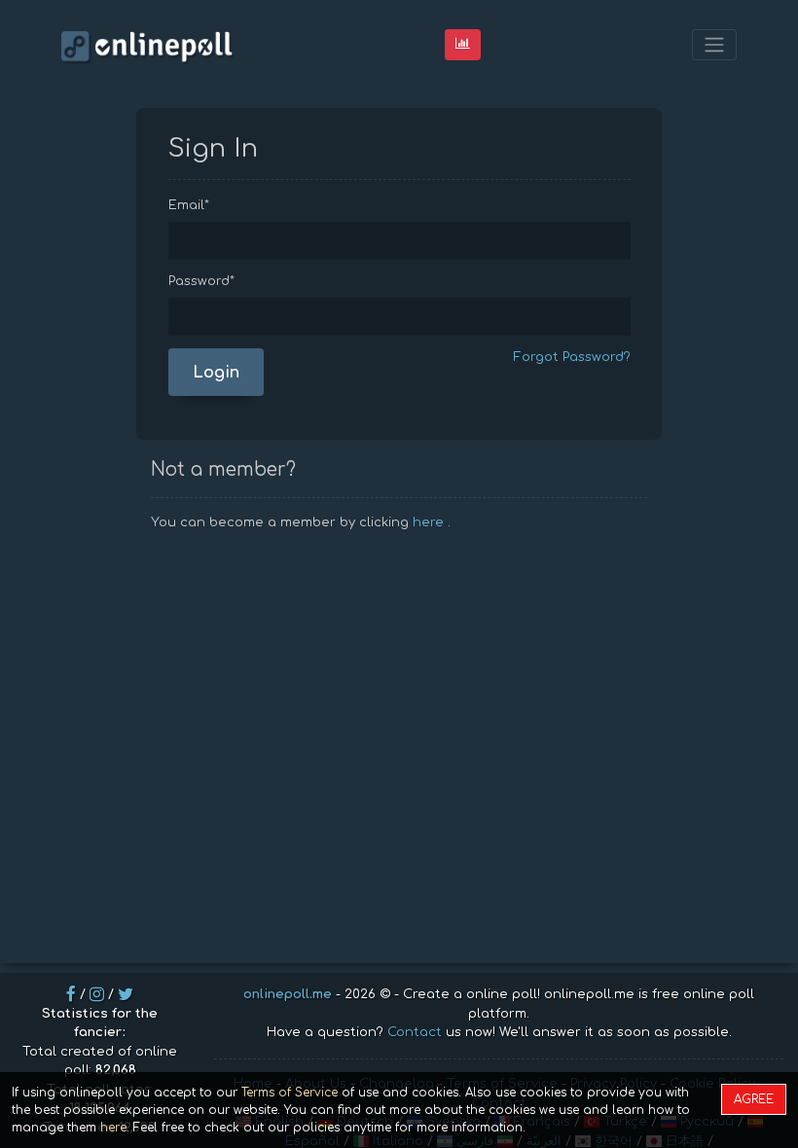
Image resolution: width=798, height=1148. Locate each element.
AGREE (754, 1099)
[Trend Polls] (463, 44)
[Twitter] (125, 994)
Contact (414, 1032)
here (428, 522)
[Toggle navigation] (714, 45)
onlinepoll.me (287, 994)
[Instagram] (97, 994)
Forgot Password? (572, 357)
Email (188, 205)
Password (201, 281)
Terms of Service (289, 1092)
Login (216, 372)
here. (114, 1127)
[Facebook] (71, 994)
